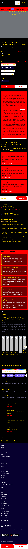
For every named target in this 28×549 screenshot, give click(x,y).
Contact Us (4, 503)
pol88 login (9, 9)
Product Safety (4, 498)
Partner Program (5, 473)
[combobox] (17, 3)
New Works (4, 452)
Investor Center (5, 471)
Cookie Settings (5, 505)
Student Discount (5, 456)
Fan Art (3, 450)
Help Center (4, 494)
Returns (3, 492)
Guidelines (3, 496)
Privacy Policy (12, 529)
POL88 (4, 93)
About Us (3, 469)
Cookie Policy (19, 529)
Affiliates (3, 475)
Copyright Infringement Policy (8, 440)
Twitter (5, 515)
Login (2, 458)
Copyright (3, 501)
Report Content (5, 437)
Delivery (3, 490)
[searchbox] (14, 371)
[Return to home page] (8, 3)
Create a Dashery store (7, 484)
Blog (2, 454)
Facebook (6, 513)
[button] (20, 347)
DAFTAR (20, 546)
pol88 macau (18, 9)
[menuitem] (2, 9)
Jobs (2, 480)
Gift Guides (4, 447)
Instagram (6, 511)
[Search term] (17, 3)
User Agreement (4, 529)
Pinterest (6, 520)
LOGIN (7, 546)
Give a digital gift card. (15, 209)
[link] (4, 375)
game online (22, 109)
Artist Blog (3, 482)
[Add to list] (3, 338)
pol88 (2, 9)
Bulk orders (4, 463)
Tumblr (5, 518)
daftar (2, 461)
